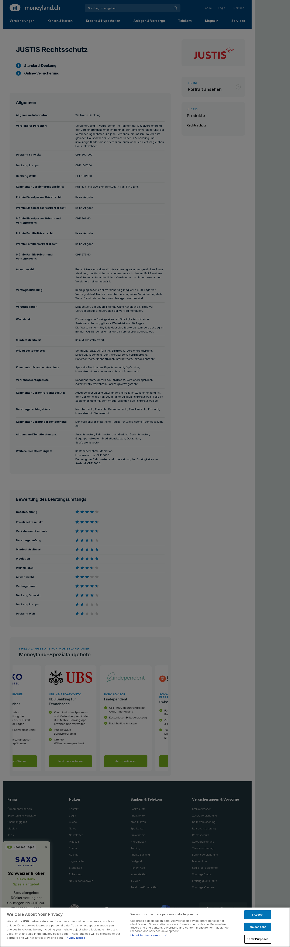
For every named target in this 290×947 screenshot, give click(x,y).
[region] (145, 927)
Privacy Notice (75, 937)
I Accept (257, 914)
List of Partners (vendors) (149, 935)
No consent (258, 927)
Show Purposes (258, 939)
